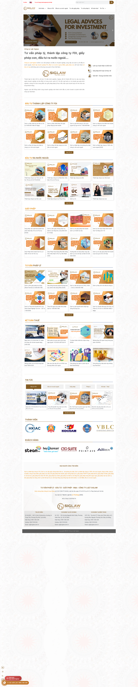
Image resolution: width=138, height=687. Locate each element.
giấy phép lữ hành (103, 473)
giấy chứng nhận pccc (71, 473)
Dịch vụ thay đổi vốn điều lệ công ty (103, 285)
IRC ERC (45, 475)
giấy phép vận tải (102, 475)
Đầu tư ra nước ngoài (62, 8)
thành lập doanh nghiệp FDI (40, 65)
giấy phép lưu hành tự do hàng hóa (69, 475)
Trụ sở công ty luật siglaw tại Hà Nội (43, 2)
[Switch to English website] (31, 2)
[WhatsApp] (2, 671)
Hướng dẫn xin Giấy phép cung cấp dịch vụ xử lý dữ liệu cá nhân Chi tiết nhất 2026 (80, 254)
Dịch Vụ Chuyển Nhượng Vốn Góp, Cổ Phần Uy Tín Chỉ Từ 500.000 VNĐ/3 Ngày (103, 308)
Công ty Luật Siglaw (30, 62)
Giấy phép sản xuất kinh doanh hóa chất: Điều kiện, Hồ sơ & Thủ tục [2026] (34, 230)
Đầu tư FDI (51, 8)
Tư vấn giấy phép (74, 8)
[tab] (33, 386)
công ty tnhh (105, 471)
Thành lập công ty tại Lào (100, 199)
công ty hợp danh (34, 473)
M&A (63, 65)
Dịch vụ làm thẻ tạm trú (44, 478)
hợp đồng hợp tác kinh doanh (69, 478)
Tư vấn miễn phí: (17, 682)
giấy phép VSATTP (82, 473)
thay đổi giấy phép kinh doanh (56, 473)
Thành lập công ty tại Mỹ (77, 178)
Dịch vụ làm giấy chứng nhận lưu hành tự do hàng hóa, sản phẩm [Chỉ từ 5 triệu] (57, 230)
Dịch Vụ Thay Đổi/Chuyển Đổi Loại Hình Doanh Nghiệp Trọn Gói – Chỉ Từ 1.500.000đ (35, 308)
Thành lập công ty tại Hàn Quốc (101, 178)
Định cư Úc (73, 199)
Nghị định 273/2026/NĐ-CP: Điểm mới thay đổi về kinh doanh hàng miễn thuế (34, 342)
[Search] (112, 2)
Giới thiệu (41, 8)
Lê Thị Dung (75, 495)
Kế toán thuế (94, 8)
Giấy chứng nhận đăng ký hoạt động (45, 491)
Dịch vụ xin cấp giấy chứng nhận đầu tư (52, 471)
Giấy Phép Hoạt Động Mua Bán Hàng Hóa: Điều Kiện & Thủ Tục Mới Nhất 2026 (57, 254)
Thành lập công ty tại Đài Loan (33, 199)
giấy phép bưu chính (54, 475)
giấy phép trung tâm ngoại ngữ (88, 475)
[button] (25, 30)
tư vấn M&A (81, 478)
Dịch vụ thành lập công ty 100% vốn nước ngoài (88, 471)
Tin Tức (102, 8)
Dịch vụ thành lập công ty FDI (32, 471)
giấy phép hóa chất (37, 475)
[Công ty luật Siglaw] (29, 8)
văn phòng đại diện (69, 471)
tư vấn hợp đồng (55, 478)
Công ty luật (72, 531)
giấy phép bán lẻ (92, 473)
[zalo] (2, 675)
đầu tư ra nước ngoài (55, 65)
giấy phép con (70, 65)
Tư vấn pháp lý (85, 8)
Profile (25, 2)
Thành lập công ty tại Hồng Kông (56, 199)
